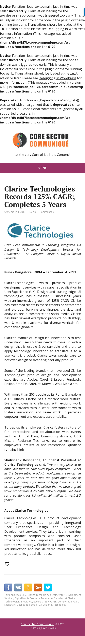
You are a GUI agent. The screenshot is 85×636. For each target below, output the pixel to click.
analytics (16, 595)
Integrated (26, 601)
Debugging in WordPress (66, 29)
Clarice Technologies (39, 595)
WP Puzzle (49, 627)
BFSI (24, 595)
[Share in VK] (18, 587)
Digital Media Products (27, 598)
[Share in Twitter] (48, 587)
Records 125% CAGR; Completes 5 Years (56, 601)
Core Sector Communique (37, 624)
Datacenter (58, 595)
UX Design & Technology (52, 604)
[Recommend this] (7, 564)
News (32, 212)
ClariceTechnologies (19, 283)
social (34, 604)
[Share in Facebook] (8, 587)
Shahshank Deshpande (17, 604)
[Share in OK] (28, 587)
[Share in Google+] (38, 587)
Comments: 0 (47, 212)
